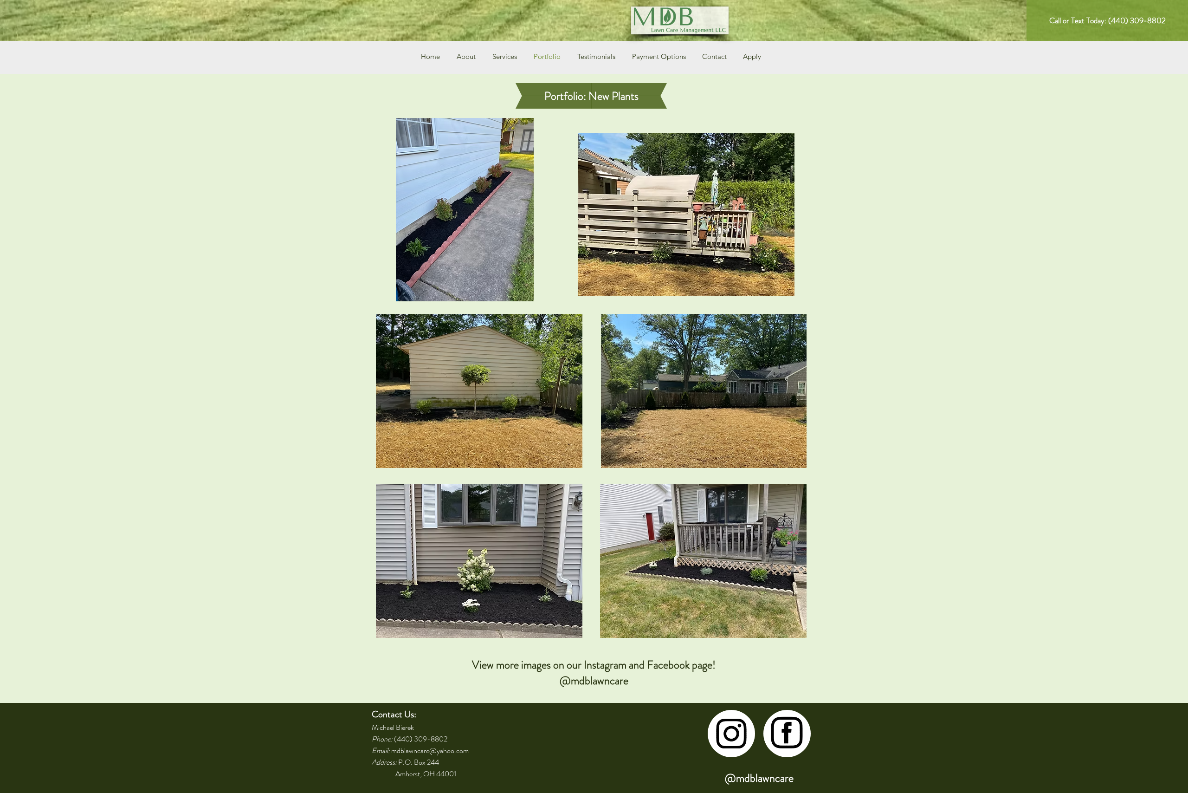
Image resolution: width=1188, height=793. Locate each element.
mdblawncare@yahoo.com (430, 750)
